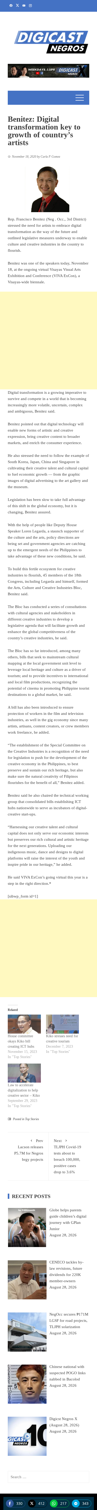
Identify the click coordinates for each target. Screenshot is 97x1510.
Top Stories (32, 1119)
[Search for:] (48, 1477)
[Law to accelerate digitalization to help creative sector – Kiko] (24, 1073)
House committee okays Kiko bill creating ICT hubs (21, 1041)
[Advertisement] (48, 340)
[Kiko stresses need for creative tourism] (62, 1024)
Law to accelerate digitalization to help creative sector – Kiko (24, 1090)
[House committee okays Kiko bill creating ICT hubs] (24, 1024)
